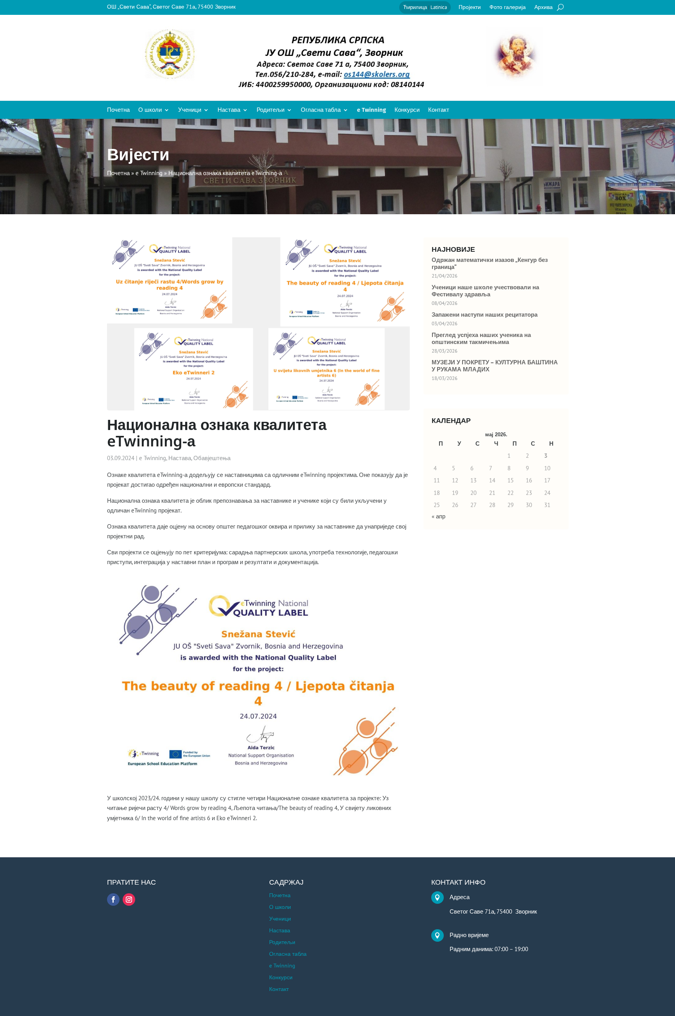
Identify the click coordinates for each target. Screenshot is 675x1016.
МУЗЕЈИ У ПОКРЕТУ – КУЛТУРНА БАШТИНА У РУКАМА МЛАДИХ (495, 366)
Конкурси (407, 110)
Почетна (118, 110)
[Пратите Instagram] (129, 899)
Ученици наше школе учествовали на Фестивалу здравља (485, 291)
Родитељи (270, 110)
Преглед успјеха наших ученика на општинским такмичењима (481, 338)
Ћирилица (415, 7)
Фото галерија (507, 7)
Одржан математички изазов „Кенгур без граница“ (490, 263)
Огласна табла (321, 110)
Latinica (438, 7)
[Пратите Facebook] (113, 899)
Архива (543, 7)
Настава (229, 110)
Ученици (189, 110)
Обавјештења (211, 458)
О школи (150, 110)
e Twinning (371, 110)
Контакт (438, 110)
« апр (438, 516)
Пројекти (470, 7)
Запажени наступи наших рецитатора (485, 314)
